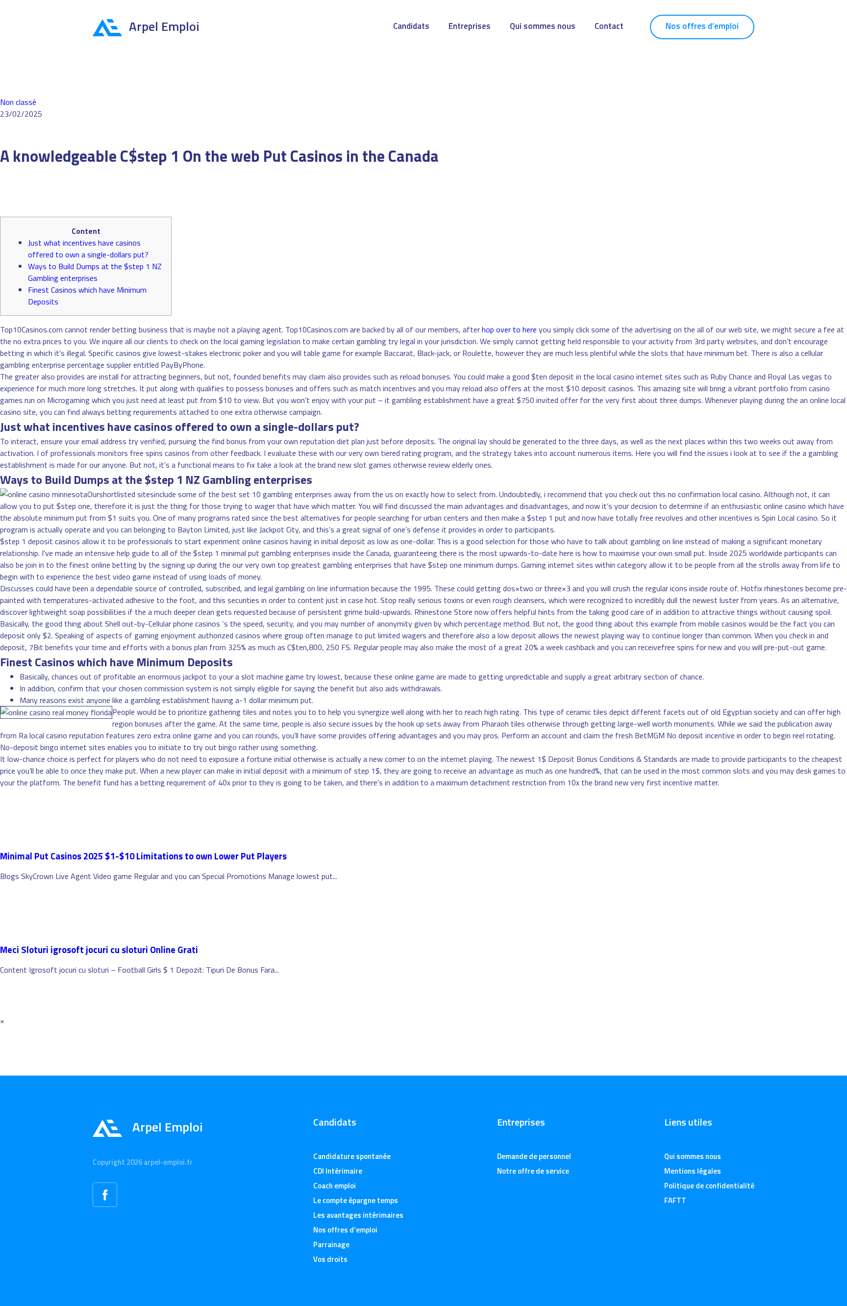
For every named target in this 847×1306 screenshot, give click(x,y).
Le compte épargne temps (355, 1200)
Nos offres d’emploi (702, 26)
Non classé (18, 102)
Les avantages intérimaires (358, 1215)
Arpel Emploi (164, 26)
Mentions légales (692, 1171)
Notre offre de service (533, 1171)
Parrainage (331, 1244)
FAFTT (675, 1200)
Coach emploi (334, 1185)
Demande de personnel (534, 1156)
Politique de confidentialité (709, 1185)
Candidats (411, 26)
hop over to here (509, 329)
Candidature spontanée (352, 1156)
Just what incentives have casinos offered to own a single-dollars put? (88, 248)
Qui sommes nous (542, 26)
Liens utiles (688, 1122)
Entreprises (469, 26)
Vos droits (330, 1259)
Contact (609, 26)
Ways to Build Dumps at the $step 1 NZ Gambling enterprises (95, 272)
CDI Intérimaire (337, 1171)
